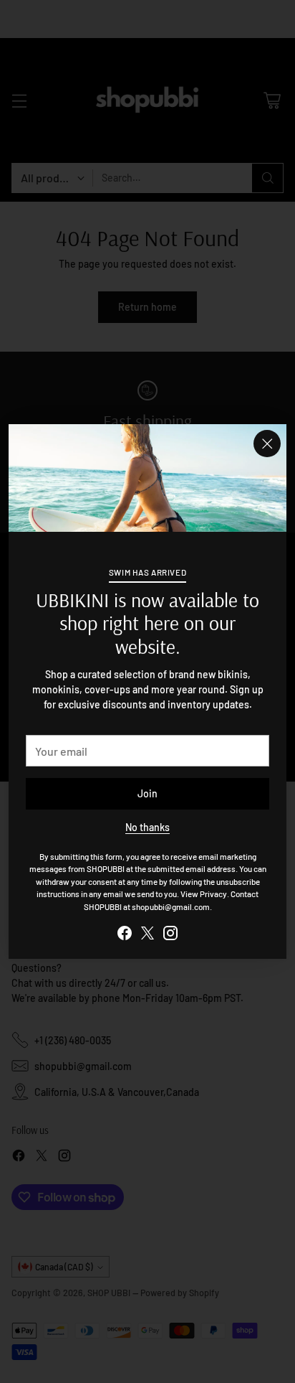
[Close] (267, 443)
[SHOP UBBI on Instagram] (170, 934)
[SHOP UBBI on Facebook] (124, 934)
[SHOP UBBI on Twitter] (147, 934)
